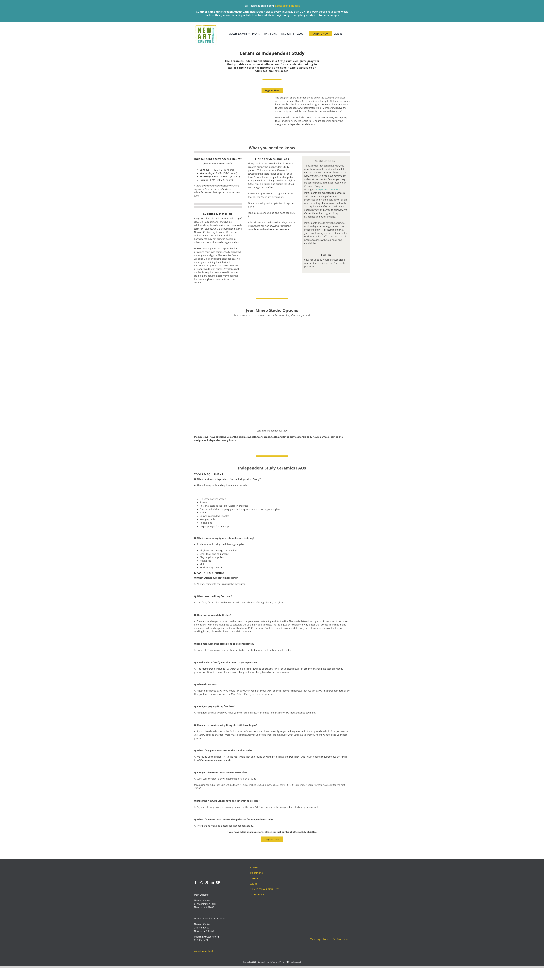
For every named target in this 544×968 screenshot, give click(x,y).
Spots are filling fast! (287, 5)
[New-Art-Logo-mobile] (205, 26)
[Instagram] (201, 882)
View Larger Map (319, 939)
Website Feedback (203, 951)
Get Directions (340, 939)
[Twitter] (207, 882)
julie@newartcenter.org (327, 189)
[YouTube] (218, 882)
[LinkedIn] (212, 882)
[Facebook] (195, 882)
